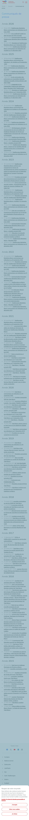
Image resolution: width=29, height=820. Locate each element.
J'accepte (14, 804)
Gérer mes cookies (14, 809)
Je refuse (14, 814)
